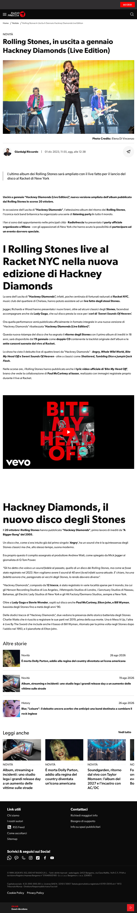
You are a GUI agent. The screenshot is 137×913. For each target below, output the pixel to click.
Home (6, 23)
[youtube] (52, 858)
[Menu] (4, 14)
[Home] (17, 14)
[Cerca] (132, 14)
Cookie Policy (15, 892)
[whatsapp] (9, 858)
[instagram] (31, 858)
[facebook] (45, 858)
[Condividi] (128, 151)
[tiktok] (38, 858)
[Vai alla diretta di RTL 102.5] (130, 907)
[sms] (16, 858)
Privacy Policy (35, 892)
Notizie (15, 23)
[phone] (23, 858)
